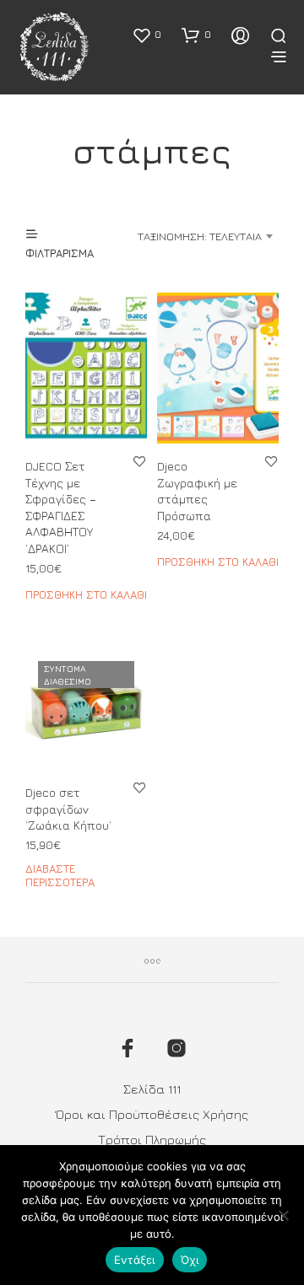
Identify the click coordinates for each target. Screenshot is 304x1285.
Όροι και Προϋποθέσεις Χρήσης (152, 1114)
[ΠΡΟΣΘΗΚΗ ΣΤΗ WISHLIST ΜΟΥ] (139, 461)
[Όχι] (282, 1215)
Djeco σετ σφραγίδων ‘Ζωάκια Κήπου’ (68, 808)
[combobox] (203, 236)
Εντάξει (134, 1259)
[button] (146, 34)
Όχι (190, 1259)
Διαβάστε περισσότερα (60, 875)
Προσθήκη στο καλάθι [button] (86, 594)
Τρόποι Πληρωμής (152, 1139)
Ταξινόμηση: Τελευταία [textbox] (200, 236)
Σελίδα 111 (152, 1089)
